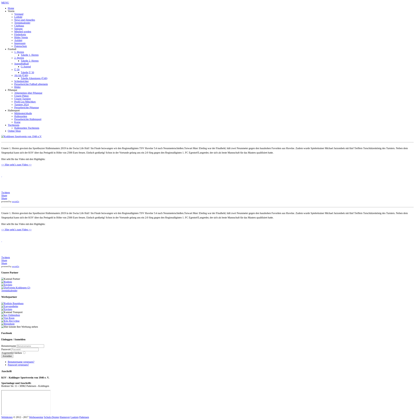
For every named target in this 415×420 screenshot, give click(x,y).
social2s (15, 201)
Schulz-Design (51, 417)
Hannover (65, 417)
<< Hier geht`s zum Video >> (16, 164)
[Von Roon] (7, 318)
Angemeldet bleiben (11, 353)
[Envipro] (6, 284)
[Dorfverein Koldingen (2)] (15, 287)
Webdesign (7, 417)
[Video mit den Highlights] (1, 175)
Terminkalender (9, 290)
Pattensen (84, 417)
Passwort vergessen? (18, 364)
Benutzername (8, 346)
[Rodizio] (6, 281)
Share (4, 195)
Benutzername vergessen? (21, 361)
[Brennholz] (8, 323)
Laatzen (75, 417)
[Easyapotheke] (9, 306)
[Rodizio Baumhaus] (12, 303)
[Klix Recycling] (10, 321)
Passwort (6, 349)
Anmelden (7, 356)
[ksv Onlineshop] (10, 315)
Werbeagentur (36, 417)
